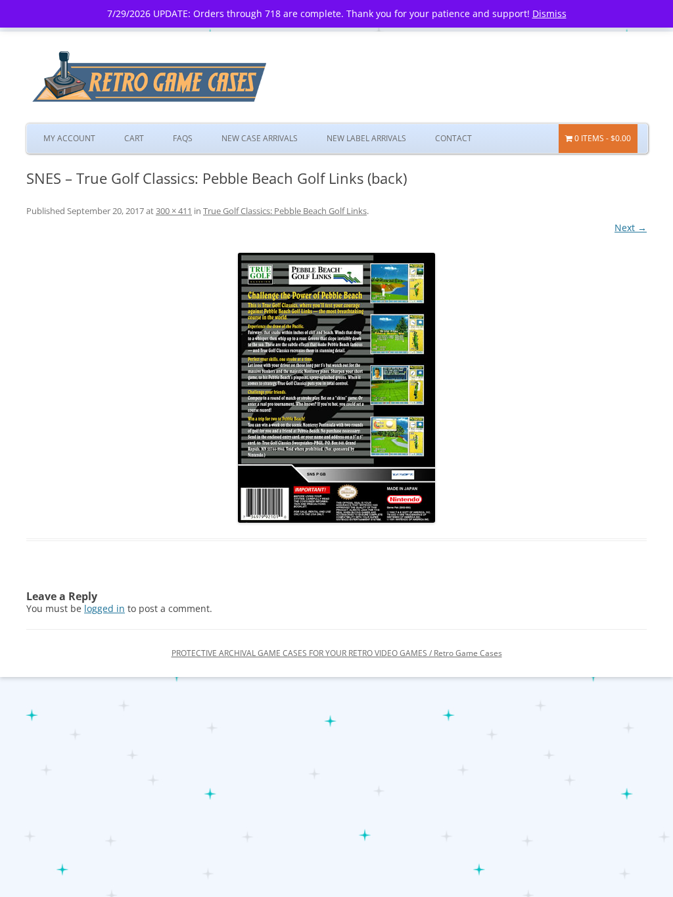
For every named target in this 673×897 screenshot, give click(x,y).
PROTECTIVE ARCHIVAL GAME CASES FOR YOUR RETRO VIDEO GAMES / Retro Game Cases (337, 653)
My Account (69, 138)
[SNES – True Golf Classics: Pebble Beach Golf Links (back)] (336, 388)
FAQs (183, 138)
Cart (134, 138)
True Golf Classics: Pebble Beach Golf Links (285, 211)
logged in (104, 608)
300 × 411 (174, 211)
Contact (453, 138)
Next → (631, 227)
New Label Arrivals (366, 138)
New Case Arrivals (259, 138)
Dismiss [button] (549, 13)
